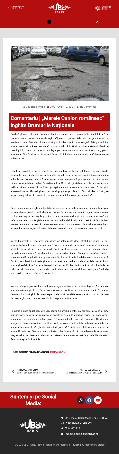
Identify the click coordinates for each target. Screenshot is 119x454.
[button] (49, 22)
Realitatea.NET (58, 351)
